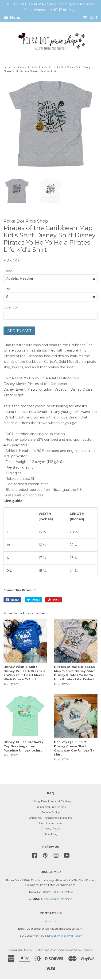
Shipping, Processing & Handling (51, 817)
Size (7, 289)
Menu (14, 17)
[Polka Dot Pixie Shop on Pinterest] (45, 856)
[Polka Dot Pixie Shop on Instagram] (55, 856)
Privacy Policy (50, 828)
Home (7, 67)
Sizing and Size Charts (50, 807)
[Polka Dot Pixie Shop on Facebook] (34, 856)
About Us (50, 921)
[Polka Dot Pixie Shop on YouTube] (67, 856)
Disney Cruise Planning (57, 899)
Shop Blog (50, 834)
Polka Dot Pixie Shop (49, 950)
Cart (93, 17)
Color (8, 271)
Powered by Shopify (78, 950)
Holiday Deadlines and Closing (51, 801)
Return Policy (50, 812)
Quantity (11, 307)
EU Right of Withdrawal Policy (61, 935)
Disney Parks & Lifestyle (57, 892)
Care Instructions (50, 823)
